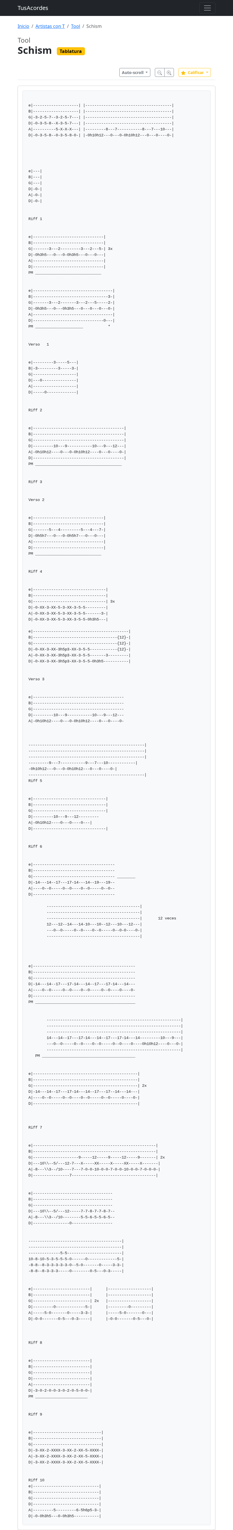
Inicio (23, 26)
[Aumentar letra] (169, 72)
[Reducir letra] (160, 72)
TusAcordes (33, 8)
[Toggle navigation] (207, 8)
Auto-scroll (133, 72)
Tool (75, 26)
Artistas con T (50, 26)
